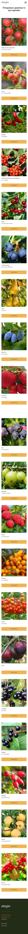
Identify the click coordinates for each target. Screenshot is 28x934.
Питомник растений (5, 917)
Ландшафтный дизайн (6, 915)
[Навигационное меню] (26, 2)
